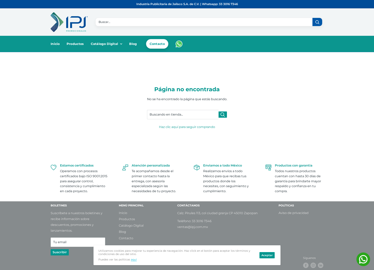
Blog (133, 44)
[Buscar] (317, 22)
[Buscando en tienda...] (223, 114)
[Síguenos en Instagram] (313, 265)
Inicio (55, 44)
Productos (75, 44)
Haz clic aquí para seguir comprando (187, 127)
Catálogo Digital (104, 44)
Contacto (157, 44)
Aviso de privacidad (294, 213)
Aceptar (267, 255)
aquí (134, 259)
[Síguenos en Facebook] (306, 265)
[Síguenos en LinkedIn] (320, 265)
